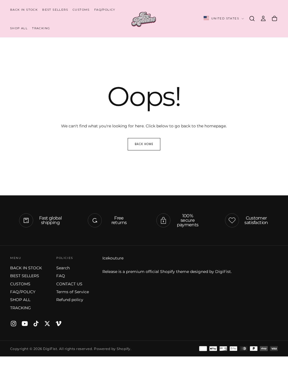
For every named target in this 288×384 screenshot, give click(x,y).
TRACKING (41, 28)
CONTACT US (69, 283)
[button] (252, 18)
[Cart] (274, 18)
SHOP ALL (19, 28)
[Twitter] (47, 323)
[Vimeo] (58, 323)
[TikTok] (36, 323)
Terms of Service (72, 291)
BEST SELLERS (55, 10)
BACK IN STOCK (24, 10)
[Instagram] (13, 323)
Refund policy (69, 299)
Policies (64, 258)
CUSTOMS (81, 10)
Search (63, 267)
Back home (144, 144)
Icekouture (112, 258)
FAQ (60, 275)
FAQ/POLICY (104, 10)
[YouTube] (24, 323)
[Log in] (263, 18)
